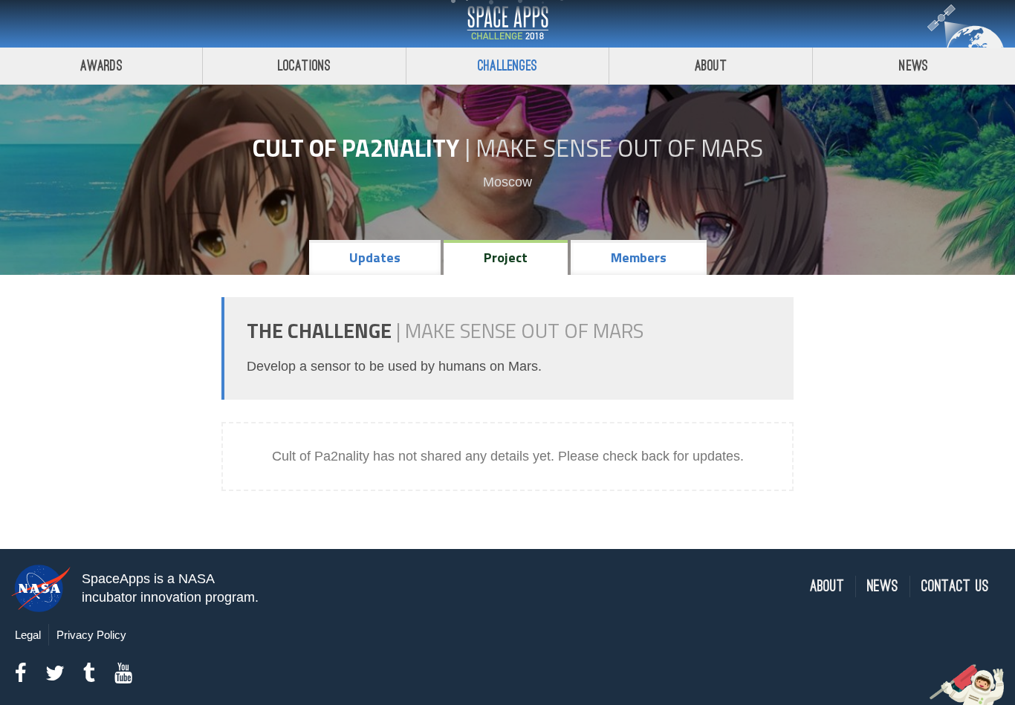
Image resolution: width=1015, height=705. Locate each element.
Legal (28, 634)
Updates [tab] (375, 257)
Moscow (507, 182)
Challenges (507, 65)
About (711, 65)
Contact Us (955, 586)
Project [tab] (506, 257)
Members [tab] (639, 257)
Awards (101, 65)
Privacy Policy (91, 634)
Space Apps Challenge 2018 (507, 24)
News (913, 65)
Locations (304, 65)
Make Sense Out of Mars (619, 147)
